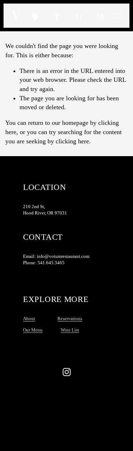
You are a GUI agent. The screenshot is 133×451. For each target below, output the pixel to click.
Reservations (69, 318)
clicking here (72, 141)
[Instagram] (66, 372)
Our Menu (33, 330)
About (29, 318)
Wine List (70, 330)
